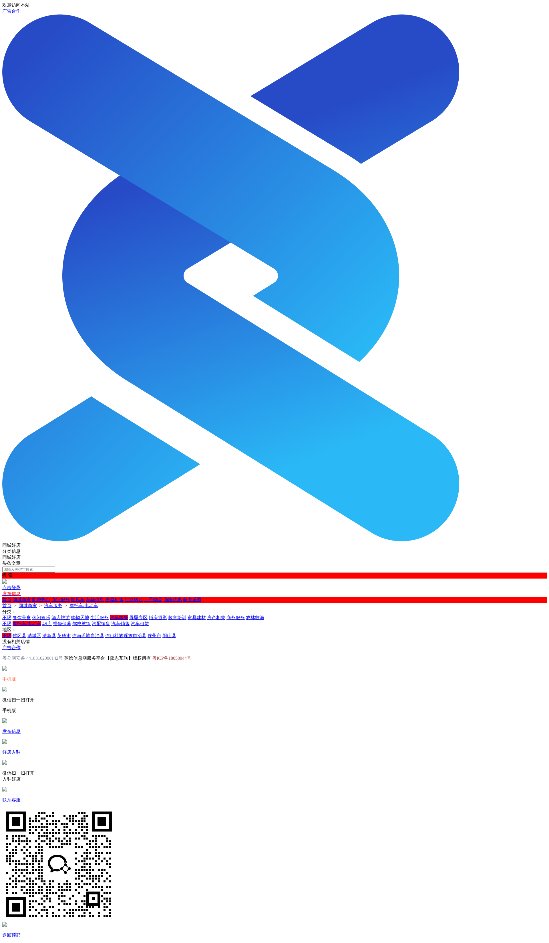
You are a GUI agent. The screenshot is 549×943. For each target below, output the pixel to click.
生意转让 (134, 599)
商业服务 (60, 599)
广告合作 (11, 11)
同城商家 (22, 599)
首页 (6, 599)
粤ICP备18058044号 (171, 658)
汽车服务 (53, 605)
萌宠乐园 (192, 599)
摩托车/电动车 (83, 605)
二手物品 (153, 599)
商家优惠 (173, 599)
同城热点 (41, 599)
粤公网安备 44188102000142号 (32, 658)
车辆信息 (95, 599)
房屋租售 (114, 599)
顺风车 (78, 599)
